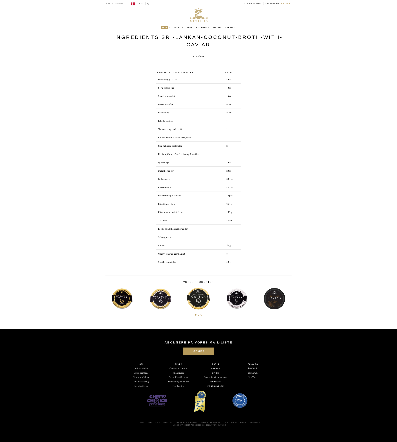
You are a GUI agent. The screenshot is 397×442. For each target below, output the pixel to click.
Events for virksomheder (215, 377)
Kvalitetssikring (141, 381)
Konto (109, 4)
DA (138, 4)
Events (215, 368)
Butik (215, 364)
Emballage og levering (235, 422)
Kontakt (120, 4)
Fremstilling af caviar (178, 381)
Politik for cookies (210, 422)
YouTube (252, 377)
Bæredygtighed (141, 385)
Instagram (253, 372)
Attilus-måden (141, 368)
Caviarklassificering (178, 377)
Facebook (252, 368)
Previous (108, 297)
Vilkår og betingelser (187, 422)
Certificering (178, 385)
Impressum (255, 422)
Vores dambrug (141, 372)
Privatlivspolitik (164, 422)
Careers (215, 382)
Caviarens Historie (178, 368)
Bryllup (215, 372)
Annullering (146, 422)
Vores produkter (141, 377)
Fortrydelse (215, 386)
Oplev (178, 364)
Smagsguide (178, 372)
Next (288, 297)
